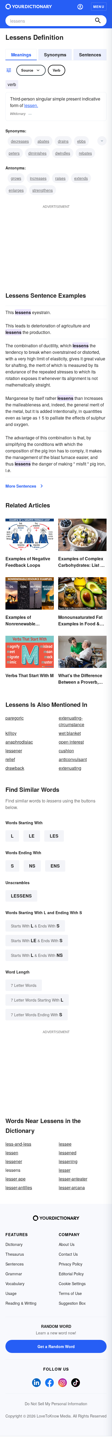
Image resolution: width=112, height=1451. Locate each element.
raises (60, 178)
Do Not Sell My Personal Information (56, 1403)
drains (63, 141)
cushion (66, 750)
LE (32, 836)
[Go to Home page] (28, 6)
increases (38, 178)
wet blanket (70, 733)
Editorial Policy (71, 1273)
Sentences (90, 54)
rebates (85, 153)
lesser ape (15, 1179)
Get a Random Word (56, 1346)
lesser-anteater (73, 1179)
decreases (20, 141)
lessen (11, 1152)
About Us (66, 1244)
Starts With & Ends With (35, 926)
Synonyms (55, 54)
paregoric (14, 718)
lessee (65, 1144)
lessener (13, 750)
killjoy (11, 733)
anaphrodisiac (19, 742)
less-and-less (18, 1144)
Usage (11, 1293)
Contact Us (68, 1254)
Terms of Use (70, 1293)
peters (14, 153)
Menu (98, 6)
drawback (14, 768)
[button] (80, 6)
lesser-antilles (18, 1187)
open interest (71, 742)
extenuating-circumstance (71, 721)
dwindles (62, 153)
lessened (67, 1152)
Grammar (13, 1273)
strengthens (42, 190)
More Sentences (20, 486)
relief (10, 759)
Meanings (21, 54)
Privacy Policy (70, 1264)
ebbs (81, 141)
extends (81, 178)
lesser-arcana (72, 1187)
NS (32, 866)
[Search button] (98, 21)
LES (54, 836)
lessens (21, 896)
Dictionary (14, 1244)
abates (43, 141)
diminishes (37, 153)
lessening (68, 1161)
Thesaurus (14, 1254)
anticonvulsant (73, 759)
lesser (64, 1170)
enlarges (16, 190)
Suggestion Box (72, 1303)
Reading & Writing (20, 1303)
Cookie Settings (72, 1283)
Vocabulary (14, 1283)
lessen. (31, 105)
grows (16, 178)
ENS (55, 866)
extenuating (70, 768)
